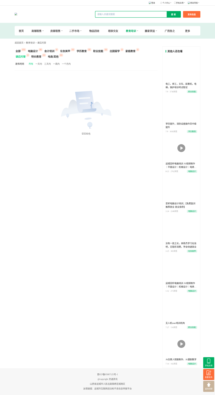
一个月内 (66, 64)
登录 (153, 3)
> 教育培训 (29, 43)
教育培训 (131, 31)
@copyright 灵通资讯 (108, 379)
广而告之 (170, 31)
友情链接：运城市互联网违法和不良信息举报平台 (107, 388)
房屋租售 (55, 31)
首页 (21, 31)
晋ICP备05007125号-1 (107, 374)
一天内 (38, 64)
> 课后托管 (40, 43)
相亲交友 (113, 31)
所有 (31, 64)
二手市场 (74, 31)
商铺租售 (36, 31)
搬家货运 (150, 31)
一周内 (56, 64)
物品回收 (94, 31)
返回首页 (19, 43)
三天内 (47, 64)
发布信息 (192, 14)
